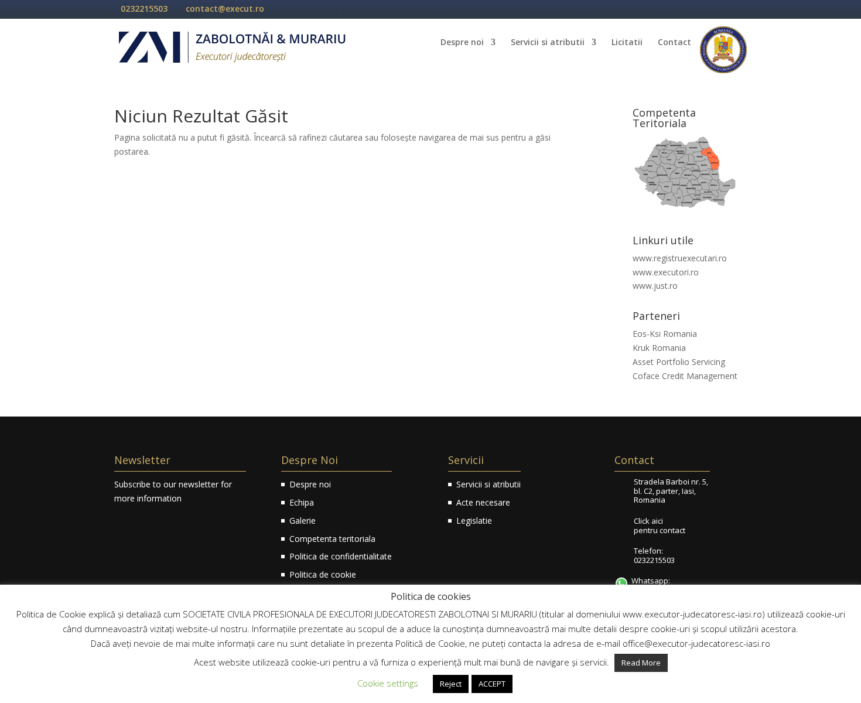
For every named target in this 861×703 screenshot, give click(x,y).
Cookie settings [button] (387, 683)
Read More (641, 662)
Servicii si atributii (548, 42)
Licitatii (627, 42)
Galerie (302, 520)
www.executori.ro (666, 272)
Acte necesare (483, 502)
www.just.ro (655, 285)
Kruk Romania (659, 347)
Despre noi (462, 42)
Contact (674, 42)
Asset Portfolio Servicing (679, 361)
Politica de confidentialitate (340, 556)
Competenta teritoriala (332, 538)
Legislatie (474, 520)
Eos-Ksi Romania (665, 333)
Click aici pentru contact (659, 525)
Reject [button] (451, 683)
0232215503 (144, 8)
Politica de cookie (322, 574)
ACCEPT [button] (492, 683)
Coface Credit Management (685, 375)
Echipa (301, 502)
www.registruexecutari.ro (680, 258)
